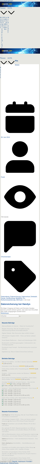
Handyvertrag (10, 298)
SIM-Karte (19, 300)
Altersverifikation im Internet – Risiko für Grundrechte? (18, 326)
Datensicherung (15, 296)
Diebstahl (34, 296)
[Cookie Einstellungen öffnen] (3, 461)
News (6, 26)
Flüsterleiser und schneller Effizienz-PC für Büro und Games (19, 436)
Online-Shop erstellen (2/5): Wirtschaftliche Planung (17, 398)
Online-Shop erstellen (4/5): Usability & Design (15, 449)
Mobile (4, 26)
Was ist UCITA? (8, 25)
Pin (24, 298)
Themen (2, 8)
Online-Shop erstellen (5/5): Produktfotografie (15, 369)
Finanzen (3, 22)
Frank (3, 177)
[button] (4, 16)
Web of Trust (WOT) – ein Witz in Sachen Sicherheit (17, 361)
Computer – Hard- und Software (2, 32)
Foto (4, 19)
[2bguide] (20, 6)
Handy (3, 298)
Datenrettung (5, 296)
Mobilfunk (19, 298)
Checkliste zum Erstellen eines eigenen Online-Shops (17, 447)
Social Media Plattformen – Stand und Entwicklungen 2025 (19, 340)
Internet (6, 20)
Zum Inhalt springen (6, 1)
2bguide (14, 461)
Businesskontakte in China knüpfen (22, 459)
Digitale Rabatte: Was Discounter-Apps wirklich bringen (18, 333)
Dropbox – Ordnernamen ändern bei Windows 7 (16, 373)
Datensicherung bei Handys (15, 304)
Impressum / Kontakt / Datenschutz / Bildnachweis (16, 462)
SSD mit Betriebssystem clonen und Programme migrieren (19, 434)
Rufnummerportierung (8, 300)
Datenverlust (25, 296)
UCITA (10, 8)
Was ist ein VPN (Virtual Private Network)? (22, 421)
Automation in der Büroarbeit (10, 366)
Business (0, 22)
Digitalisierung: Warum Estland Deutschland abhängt (17, 351)
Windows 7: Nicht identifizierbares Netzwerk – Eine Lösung (19, 388)
